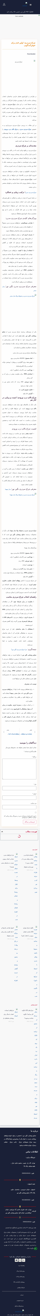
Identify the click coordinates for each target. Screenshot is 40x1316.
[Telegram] (16, 1260)
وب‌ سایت (33, 803)
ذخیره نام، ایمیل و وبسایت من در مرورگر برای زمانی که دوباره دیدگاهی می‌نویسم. (20, 816)
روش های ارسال (21, 1271)
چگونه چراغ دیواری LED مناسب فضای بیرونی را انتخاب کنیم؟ (27, 931)
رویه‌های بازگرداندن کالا (19, 1282)
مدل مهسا (8, 489)
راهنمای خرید (21, 1265)
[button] (30, 4)
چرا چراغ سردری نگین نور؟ (19, 649)
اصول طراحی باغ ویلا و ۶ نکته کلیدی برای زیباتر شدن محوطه (7, 931)
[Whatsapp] (35, 1248)
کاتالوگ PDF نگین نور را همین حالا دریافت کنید (20, 12)
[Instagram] (20, 1260)
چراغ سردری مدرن (30, 192)
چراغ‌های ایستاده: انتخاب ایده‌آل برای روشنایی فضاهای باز (8, 1014)
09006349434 (26, 1173)
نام (35, 784)
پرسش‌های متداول (19, 1306)
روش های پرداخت (20, 1276)
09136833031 (26, 1200)
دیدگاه (34, 757)
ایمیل (34, 793)
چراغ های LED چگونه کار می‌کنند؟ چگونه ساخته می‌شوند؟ (27, 1014)
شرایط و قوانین (21, 1287)
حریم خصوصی (20, 1300)
